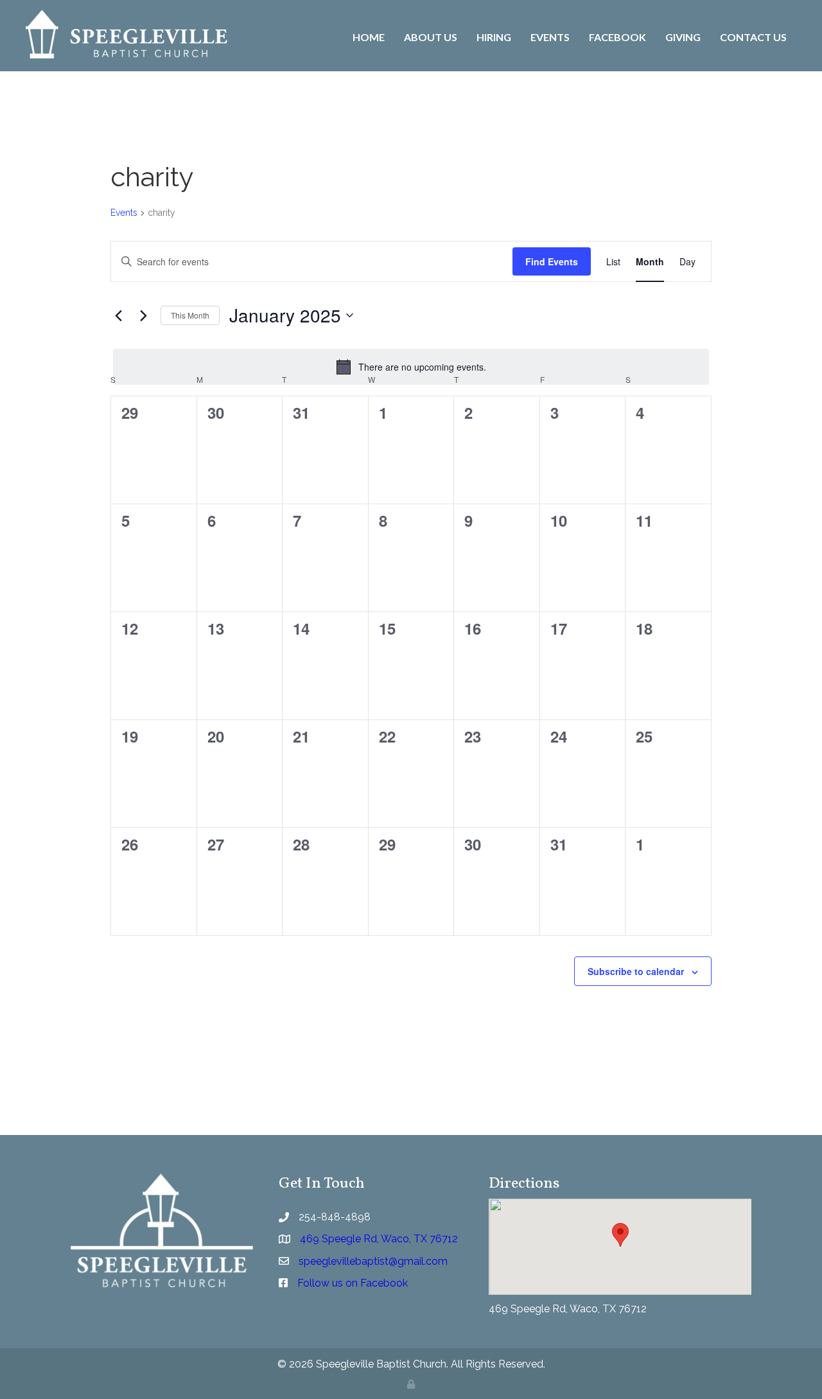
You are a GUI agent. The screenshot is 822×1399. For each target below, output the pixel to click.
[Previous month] (118, 315)
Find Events (551, 261)
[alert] (411, 367)
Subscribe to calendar (636, 971)
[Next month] (143, 315)
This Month (190, 315)
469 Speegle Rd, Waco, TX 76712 (568, 1309)
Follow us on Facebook (352, 1283)
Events (123, 212)
